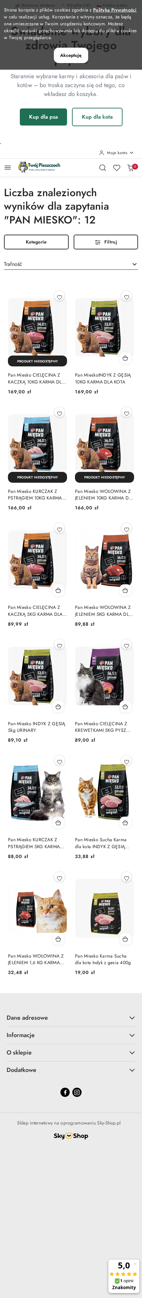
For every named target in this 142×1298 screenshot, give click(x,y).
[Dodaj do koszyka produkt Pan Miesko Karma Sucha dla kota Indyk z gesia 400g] (125, 939)
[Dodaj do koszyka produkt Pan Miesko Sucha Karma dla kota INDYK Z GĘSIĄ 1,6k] (125, 822)
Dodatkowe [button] (21, 1070)
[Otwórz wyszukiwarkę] (102, 167)
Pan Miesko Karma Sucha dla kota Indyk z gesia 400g (103, 959)
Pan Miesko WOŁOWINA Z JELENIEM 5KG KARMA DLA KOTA (103, 610)
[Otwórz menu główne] (8, 167)
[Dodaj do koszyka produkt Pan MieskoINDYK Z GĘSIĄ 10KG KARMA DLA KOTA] (125, 358)
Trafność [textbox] (13, 264)
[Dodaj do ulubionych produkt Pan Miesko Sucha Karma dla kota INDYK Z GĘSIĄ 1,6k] (126, 760)
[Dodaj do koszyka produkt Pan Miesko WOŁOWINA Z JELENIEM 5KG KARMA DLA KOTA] (125, 590)
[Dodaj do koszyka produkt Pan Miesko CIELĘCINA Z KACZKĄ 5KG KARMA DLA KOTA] (58, 590)
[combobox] (71, 264)
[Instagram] (77, 1092)
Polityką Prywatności (115, 10)
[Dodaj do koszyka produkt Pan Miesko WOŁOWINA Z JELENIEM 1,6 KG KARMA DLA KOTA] (58, 939)
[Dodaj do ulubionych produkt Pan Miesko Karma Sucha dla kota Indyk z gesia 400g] (126, 877)
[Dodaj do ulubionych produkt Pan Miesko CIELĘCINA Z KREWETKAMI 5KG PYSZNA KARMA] (126, 644)
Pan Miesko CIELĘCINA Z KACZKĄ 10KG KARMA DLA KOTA (36, 378)
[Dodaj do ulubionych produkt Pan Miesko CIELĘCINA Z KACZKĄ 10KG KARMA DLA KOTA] (59, 296)
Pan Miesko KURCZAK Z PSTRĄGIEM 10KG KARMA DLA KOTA (35, 494)
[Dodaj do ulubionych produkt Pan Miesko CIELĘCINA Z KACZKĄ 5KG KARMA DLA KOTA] (59, 528)
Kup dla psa (43, 117)
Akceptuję (71, 55)
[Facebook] (65, 1092)
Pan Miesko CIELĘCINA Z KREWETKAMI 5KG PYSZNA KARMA (104, 726)
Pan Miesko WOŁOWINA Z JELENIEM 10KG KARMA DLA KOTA (104, 494)
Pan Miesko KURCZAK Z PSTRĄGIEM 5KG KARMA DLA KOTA (34, 842)
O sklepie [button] (19, 1052)
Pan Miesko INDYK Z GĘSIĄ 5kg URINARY (36, 726)
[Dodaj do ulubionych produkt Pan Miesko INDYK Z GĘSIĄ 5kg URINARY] (59, 644)
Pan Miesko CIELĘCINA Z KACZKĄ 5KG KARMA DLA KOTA (35, 610)
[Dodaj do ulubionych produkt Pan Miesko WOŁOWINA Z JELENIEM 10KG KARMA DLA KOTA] (126, 412)
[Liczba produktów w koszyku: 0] (130, 167)
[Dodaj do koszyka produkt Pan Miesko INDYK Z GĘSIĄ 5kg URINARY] (58, 706)
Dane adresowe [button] (27, 1017)
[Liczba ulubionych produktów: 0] (116, 167)
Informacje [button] (21, 1035)
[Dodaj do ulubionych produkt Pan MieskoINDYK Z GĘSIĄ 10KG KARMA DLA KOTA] (126, 296)
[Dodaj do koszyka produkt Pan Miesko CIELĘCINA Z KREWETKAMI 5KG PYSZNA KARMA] (125, 706)
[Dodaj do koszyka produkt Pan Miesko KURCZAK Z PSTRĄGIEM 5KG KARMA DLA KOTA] (58, 822)
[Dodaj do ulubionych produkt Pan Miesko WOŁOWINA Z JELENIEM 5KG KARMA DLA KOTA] (126, 528)
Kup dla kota (97, 117)
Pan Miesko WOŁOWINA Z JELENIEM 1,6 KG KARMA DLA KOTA (36, 959)
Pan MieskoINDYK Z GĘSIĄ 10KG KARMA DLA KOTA (103, 378)
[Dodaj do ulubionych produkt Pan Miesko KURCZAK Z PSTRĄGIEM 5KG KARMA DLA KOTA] (59, 760)
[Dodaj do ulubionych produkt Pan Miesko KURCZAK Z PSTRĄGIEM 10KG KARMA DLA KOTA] (59, 412)
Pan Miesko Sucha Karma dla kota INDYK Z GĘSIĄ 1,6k (100, 842)
